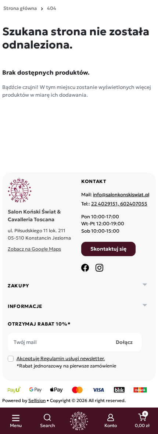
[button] (47, 421)
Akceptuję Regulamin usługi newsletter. (61, 358)
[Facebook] (85, 267)
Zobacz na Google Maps (34, 249)
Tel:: (114, 204)
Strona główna (20, 8)
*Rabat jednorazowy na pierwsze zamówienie (66, 362)
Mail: (115, 194)
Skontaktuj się (108, 248)
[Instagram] (99, 267)
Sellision (37, 400)
